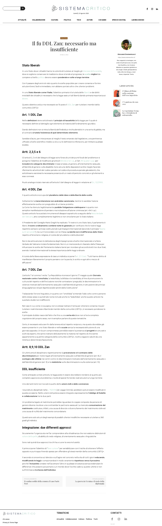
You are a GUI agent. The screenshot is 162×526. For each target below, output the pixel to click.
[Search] (22, 8)
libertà (87, 92)
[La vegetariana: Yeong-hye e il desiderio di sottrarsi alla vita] (117, 113)
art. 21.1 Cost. (81, 256)
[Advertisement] (126, 154)
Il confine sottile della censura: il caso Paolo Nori (41, 482)
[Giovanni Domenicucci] (126, 44)
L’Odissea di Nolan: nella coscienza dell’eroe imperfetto (130, 93)
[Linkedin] (157, 9)
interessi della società (92, 71)
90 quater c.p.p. (88, 161)
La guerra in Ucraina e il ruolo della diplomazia (89, 482)
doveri (25, 99)
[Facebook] (147, 9)
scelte (87, 74)
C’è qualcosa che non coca (130, 103)
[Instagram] (152, 9)
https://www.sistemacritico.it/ (126, 57)
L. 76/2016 (52, 390)
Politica (64, 38)
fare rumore (53, 448)
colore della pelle (30, 436)
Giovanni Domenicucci (127, 54)
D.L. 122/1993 (97, 182)
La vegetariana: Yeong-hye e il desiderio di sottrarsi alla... (130, 113)
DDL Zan (71, 105)
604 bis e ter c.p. (67, 161)
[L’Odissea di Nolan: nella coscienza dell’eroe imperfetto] (117, 93)
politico (41, 77)
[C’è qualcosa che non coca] (117, 103)
